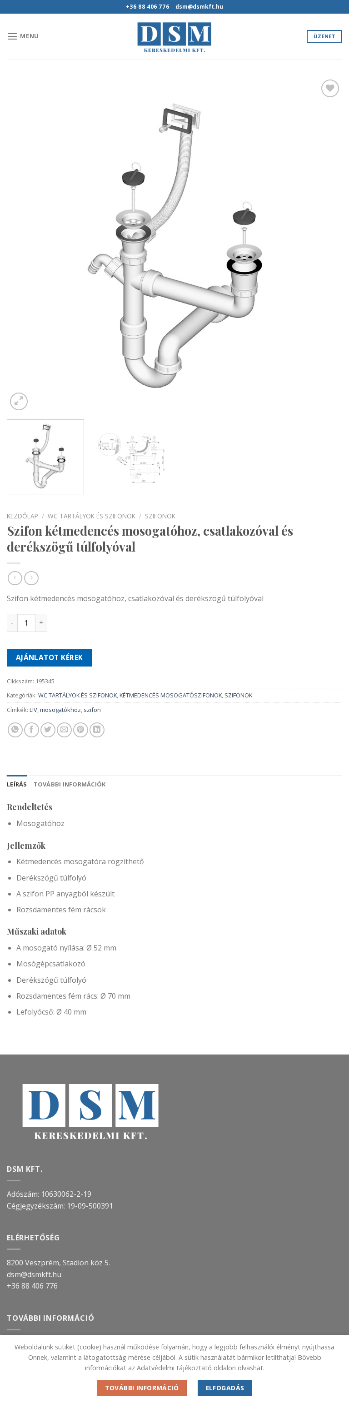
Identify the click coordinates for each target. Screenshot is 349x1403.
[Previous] (25, 245)
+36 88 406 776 (32, 1286)
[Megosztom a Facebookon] (31, 729)
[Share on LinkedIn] (97, 729)
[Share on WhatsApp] (15, 729)
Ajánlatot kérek (49, 657)
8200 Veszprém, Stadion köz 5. (58, 1263)
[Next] (324, 245)
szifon (92, 710)
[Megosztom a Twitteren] (47, 729)
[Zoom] (19, 401)
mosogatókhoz (60, 710)
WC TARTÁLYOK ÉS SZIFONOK (91, 516)
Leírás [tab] (17, 784)
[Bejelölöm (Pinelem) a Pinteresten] (80, 729)
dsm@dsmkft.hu (34, 1274)
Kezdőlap (22, 516)
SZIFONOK (160, 516)
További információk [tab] (70, 784)
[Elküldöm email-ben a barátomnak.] (64, 729)
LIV (33, 710)
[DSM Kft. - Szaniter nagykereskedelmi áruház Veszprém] (174, 36)
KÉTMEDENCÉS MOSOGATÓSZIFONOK (171, 695)
